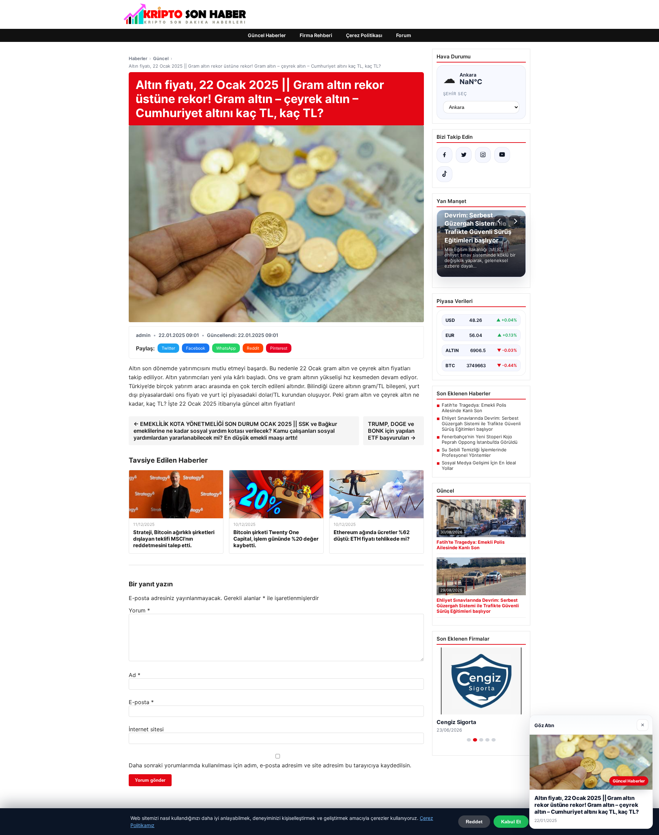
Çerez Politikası (364, 35)
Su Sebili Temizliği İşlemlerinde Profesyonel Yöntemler (474, 452)
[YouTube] (502, 155)
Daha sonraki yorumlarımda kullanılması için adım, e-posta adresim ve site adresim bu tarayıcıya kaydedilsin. (270, 765)
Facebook (195, 348)
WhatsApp (226, 348)
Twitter (168, 348)
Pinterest (278, 348)
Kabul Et (511, 821)
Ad (134, 675)
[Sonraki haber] (514, 221)
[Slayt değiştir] (469, 740)
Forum (403, 35)
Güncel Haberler (267, 35)
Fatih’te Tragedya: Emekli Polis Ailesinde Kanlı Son (474, 407)
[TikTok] (444, 174)
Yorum (139, 610)
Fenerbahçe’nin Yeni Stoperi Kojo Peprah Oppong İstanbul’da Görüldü (480, 439)
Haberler (138, 58)
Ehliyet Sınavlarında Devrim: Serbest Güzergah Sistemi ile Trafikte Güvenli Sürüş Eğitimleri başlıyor (481, 423)
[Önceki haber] (500, 221)
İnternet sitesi (146, 729)
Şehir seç (455, 93)
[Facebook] (444, 155)
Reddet (474, 821)
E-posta (141, 702)
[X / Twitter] (464, 155)
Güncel (161, 58)
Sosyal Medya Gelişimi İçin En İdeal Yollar (479, 465)
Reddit (253, 348)
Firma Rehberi (316, 35)
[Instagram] (483, 155)
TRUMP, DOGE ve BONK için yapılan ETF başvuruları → (392, 430)
